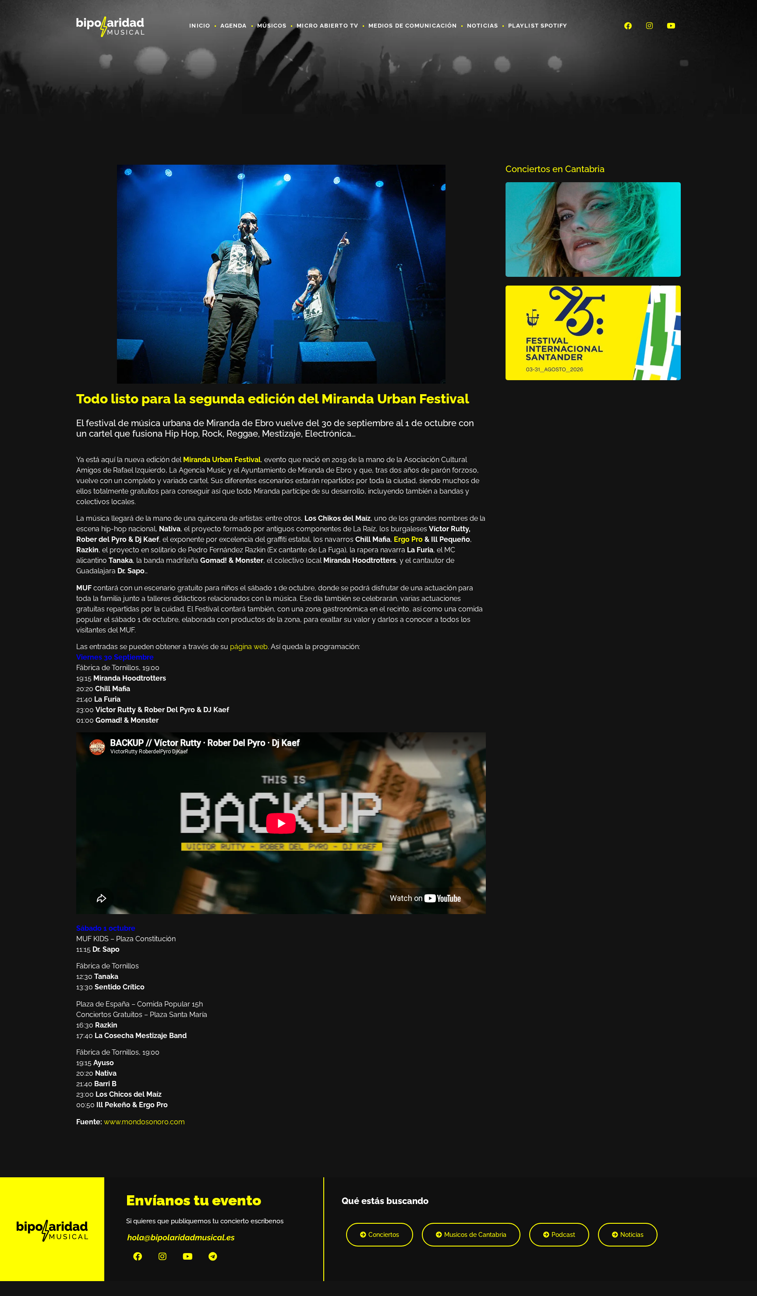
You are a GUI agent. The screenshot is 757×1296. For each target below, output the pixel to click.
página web (248, 647)
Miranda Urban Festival (222, 460)
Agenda (233, 25)
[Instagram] (649, 25)
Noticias (482, 25)
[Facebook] (627, 25)
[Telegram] (212, 1256)
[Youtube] (671, 25)
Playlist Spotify (538, 25)
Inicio (199, 25)
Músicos (272, 25)
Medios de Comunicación (412, 25)
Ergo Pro (408, 539)
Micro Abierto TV (327, 25)
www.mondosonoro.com (144, 1122)
